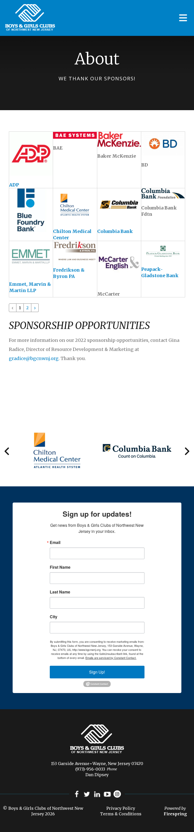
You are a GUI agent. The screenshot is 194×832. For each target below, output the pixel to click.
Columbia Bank (115, 231)
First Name (60, 567)
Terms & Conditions (120, 813)
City (53, 617)
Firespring (175, 813)
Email (55, 542)
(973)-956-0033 (90, 769)
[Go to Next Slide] (187, 451)
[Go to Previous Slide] (7, 451)
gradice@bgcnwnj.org (34, 358)
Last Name (60, 592)
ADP (14, 185)
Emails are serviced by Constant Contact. (110, 658)
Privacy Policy (120, 808)
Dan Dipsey (97, 774)
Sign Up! (97, 672)
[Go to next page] (34, 308)
